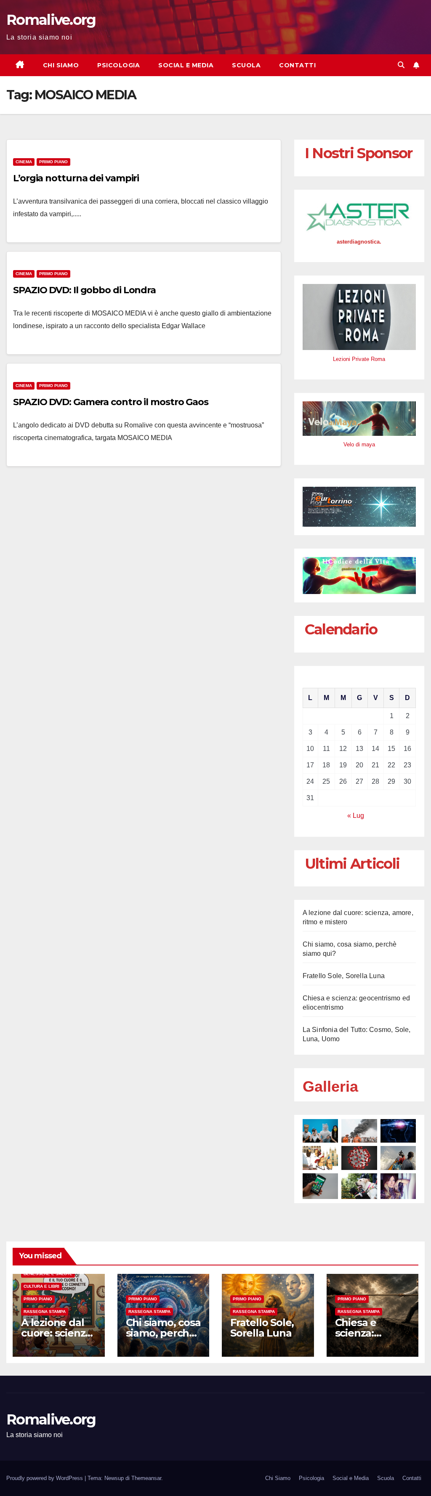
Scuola (246, 65)
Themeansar (146, 1478)
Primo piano (53, 161)
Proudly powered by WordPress (45, 1478)
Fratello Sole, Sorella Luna (344, 975)
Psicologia (118, 65)
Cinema (24, 161)
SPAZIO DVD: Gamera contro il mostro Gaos (110, 402)
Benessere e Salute (48, 1273)
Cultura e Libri (41, 1286)
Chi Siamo (61, 65)
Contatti (297, 65)
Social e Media (185, 65)
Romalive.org (51, 20)
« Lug (355, 815)
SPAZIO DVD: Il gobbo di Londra (84, 290)
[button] (401, 65)
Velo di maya (359, 444)
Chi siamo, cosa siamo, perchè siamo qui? (163, 1333)
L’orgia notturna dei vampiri (76, 178)
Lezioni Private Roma (359, 359)
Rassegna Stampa (45, 1311)
